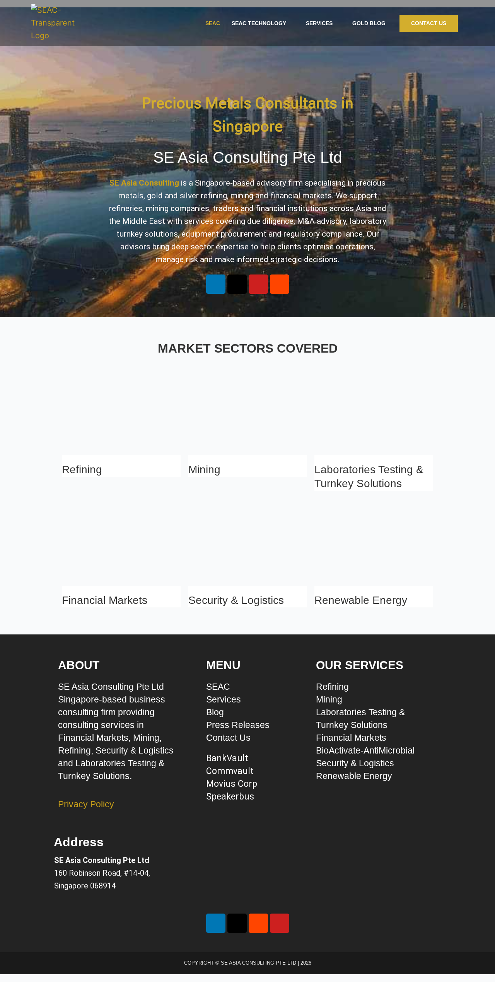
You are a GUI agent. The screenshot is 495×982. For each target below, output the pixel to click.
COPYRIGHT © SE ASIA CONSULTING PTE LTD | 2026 (247, 963)
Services (319, 23)
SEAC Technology (259, 23)
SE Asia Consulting (144, 183)
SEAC (212, 23)
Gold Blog (369, 23)
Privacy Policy (86, 804)
